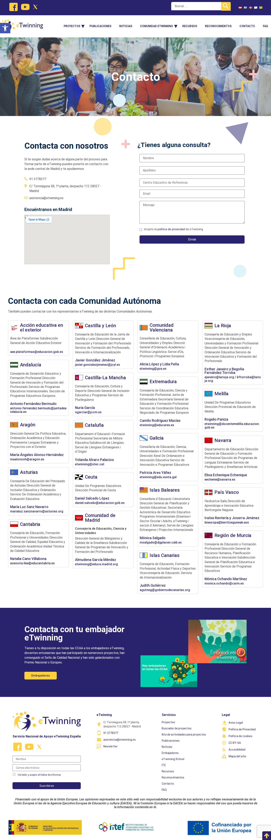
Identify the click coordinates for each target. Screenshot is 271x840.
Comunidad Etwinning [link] (156, 26)
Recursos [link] (189, 26)
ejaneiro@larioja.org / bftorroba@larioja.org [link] (233, 379)
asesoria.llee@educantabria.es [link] (32, 563)
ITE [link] (164, 765)
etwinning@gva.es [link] (153, 369)
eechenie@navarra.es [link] (220, 479)
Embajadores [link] (170, 752)
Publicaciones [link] (100, 26)
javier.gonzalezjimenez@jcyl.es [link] (97, 365)
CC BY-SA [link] (235, 742)
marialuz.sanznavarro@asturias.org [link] (36, 511)
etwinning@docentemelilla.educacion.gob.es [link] (232, 425)
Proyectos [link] (72, 26)
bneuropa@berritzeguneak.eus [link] (227, 522)
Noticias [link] (125, 26)
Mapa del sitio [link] (237, 756)
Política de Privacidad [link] (242, 729)
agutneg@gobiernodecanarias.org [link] (165, 590)
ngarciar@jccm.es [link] (88, 412)
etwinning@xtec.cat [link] (89, 464)
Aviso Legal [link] (236, 722)
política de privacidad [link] (171, 229)
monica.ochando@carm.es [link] (224, 583)
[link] (5, 28)
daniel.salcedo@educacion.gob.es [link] (100, 503)
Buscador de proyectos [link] (176, 728)
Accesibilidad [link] (237, 749)
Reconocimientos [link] (218, 26)
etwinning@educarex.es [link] (157, 425)
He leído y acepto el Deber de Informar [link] (39, 774)
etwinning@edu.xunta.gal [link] (158, 477)
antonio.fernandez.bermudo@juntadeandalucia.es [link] (38, 410)
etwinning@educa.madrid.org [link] (96, 564)
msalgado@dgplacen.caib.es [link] (161, 542)
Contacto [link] (247, 26)
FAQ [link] (265, 26)
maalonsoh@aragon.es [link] (27, 459)
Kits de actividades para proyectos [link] (184, 734)
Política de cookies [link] (240, 736)
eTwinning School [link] (173, 759)
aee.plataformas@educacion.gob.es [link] (36, 352)
